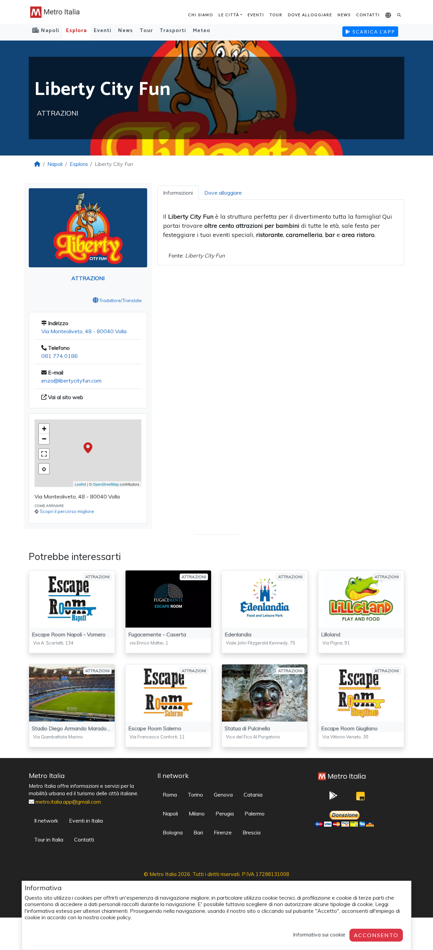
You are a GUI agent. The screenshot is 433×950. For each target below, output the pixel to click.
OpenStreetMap (106, 484)
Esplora (76, 30)
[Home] (37, 164)
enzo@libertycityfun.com (71, 380)
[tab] (178, 193)
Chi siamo (200, 15)
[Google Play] (333, 797)
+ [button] (44, 428)
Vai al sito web (65, 397)
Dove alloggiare (310, 15)
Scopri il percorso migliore (67, 511)
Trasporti (173, 30)
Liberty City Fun (205, 255)
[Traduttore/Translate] (388, 15)
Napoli (55, 164)
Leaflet (80, 484)
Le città (229, 15)
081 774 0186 (59, 355)
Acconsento (376, 935)
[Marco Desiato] (360, 797)
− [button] (44, 439)
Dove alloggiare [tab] (223, 192)
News (344, 15)
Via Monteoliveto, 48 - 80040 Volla (84, 331)
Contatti (368, 15)
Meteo (201, 30)
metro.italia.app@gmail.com (68, 801)
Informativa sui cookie (319, 934)
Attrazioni (88, 278)
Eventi (256, 15)
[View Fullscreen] (44, 454)
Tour (276, 15)
